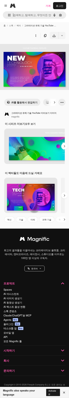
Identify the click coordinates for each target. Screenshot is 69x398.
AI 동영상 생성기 (13, 302)
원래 (20, 47)
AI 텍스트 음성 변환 (14, 306)
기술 (21, 219)
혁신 (9, 219)
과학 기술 (46, 219)
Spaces (8, 289)
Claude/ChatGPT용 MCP (17, 315)
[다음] (54, 102)
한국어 (34, 268)
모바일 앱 (9, 332)
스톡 (11, 25)
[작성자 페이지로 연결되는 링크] (7, 114)
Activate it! (52, 392)
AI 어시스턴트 (11, 294)
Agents (10, 320)
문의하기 (9, 370)
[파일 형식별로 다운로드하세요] (61, 35)
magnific (15, 116)
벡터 (19, 25)
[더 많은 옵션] (35, 35)
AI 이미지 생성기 (13, 298)
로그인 (59, 5)
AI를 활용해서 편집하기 (24, 102)
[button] (34, 268)
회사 (6, 360)
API (5, 337)
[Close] (64, 392)
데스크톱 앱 (13, 328)
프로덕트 (9, 283)
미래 (33, 219)
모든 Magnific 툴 (13, 341)
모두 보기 (30, 123)
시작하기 (9, 350)
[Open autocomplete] (8, 15)
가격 (48, 5)
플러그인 (11, 324)
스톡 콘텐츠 (10, 311)
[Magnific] (34, 239)
